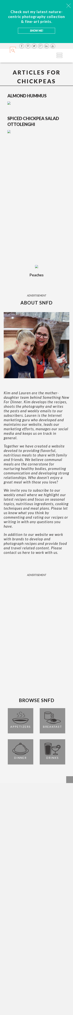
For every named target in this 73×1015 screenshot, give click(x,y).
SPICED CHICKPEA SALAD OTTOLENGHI (33, 121)
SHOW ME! (36, 30)
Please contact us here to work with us (33, 550)
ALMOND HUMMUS (27, 95)
